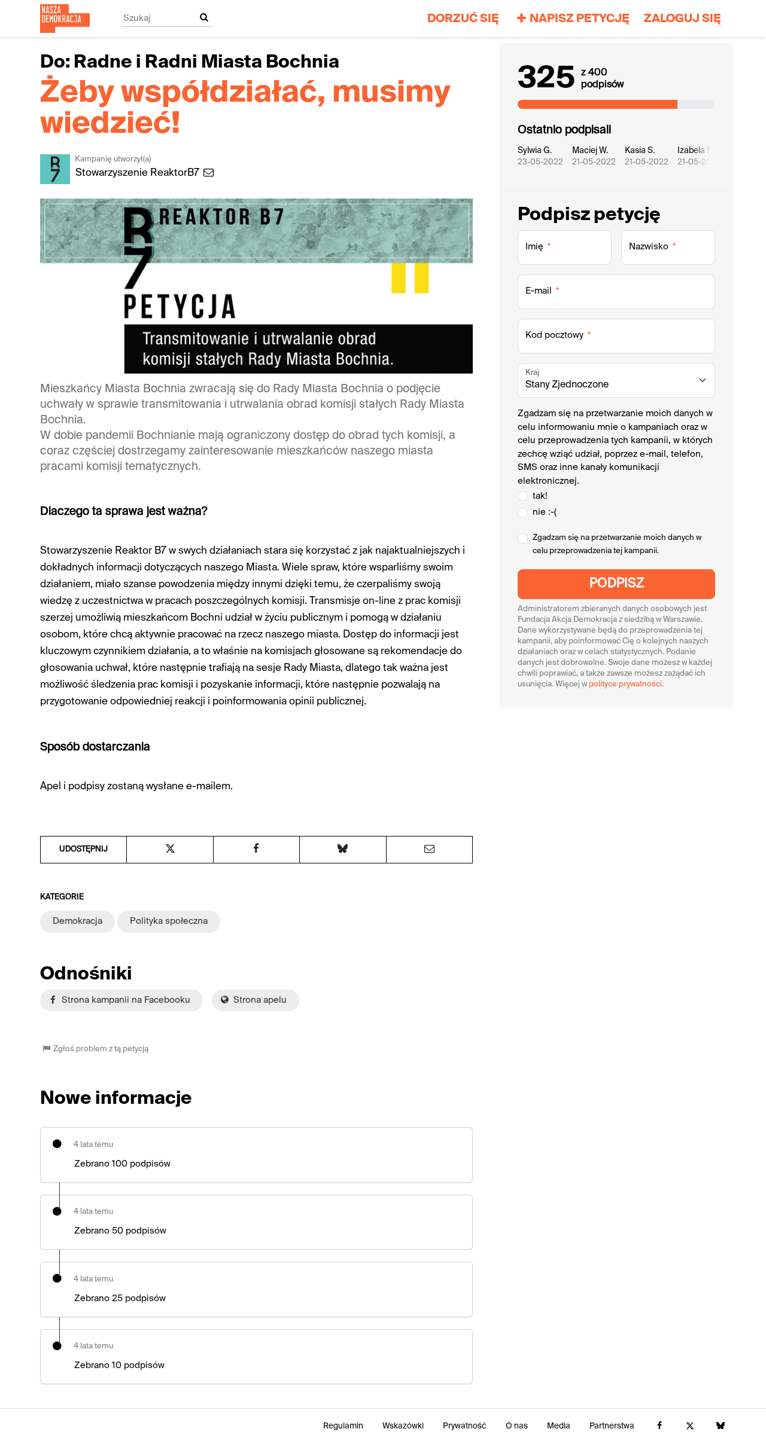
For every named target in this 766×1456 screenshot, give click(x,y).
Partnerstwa (611, 1426)
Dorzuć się (463, 19)
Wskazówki (403, 1426)
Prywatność (465, 1426)
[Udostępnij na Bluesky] (342, 849)
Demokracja (77, 921)
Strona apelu (259, 1000)
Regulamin (343, 1426)
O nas (517, 1426)
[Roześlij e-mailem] (429, 849)
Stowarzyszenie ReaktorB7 (138, 173)
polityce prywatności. (626, 684)
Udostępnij (83, 849)
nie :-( (545, 512)
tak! (540, 496)
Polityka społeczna (169, 921)
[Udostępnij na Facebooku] (256, 849)
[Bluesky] (720, 1427)
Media (558, 1426)
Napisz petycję (580, 19)
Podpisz (616, 584)
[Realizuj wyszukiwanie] (204, 18)
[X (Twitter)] (689, 1427)
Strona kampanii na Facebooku (124, 1000)
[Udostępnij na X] (169, 849)
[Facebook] (659, 1427)
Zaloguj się (682, 19)
